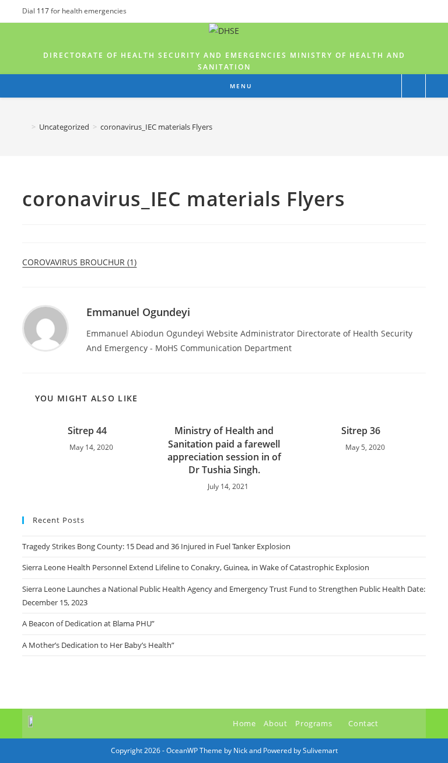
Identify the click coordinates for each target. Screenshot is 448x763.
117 (44, 11)
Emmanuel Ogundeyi (138, 312)
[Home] (25, 127)
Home (244, 723)
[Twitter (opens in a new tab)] (395, 11)
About (275, 723)
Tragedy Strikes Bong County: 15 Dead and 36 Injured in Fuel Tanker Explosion (156, 546)
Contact (363, 723)
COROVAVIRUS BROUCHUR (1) (79, 262)
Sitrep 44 (87, 430)
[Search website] (413, 86)
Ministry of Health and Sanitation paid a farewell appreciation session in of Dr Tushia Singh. (224, 450)
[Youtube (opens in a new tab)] (421, 11)
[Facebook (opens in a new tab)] (409, 11)
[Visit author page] (45, 327)
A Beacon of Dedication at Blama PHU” (88, 623)
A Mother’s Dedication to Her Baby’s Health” (98, 645)
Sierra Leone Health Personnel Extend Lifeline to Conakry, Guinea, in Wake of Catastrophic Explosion (195, 567)
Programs (314, 723)
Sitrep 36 (360, 430)
